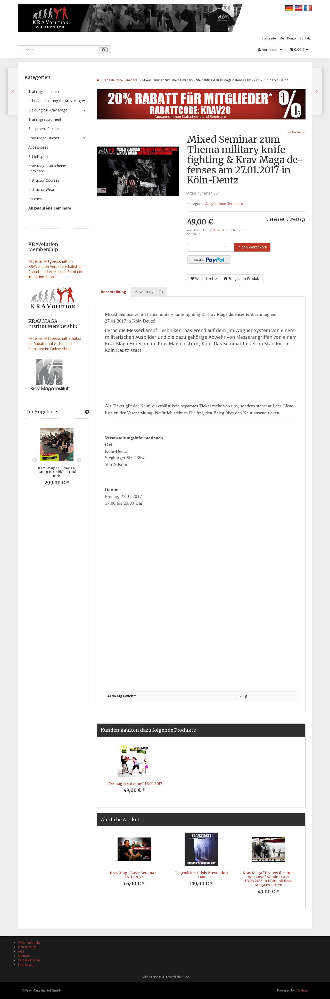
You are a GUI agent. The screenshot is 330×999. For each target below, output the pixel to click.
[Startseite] (98, 80)
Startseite (269, 38)
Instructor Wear (41, 189)
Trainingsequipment (44, 119)
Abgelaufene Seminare (49, 208)
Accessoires (38, 147)
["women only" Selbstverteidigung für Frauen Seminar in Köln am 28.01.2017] (13, 91)
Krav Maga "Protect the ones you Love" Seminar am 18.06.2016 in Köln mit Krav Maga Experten (268, 879)
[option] (56, 460)
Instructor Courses (43, 180)
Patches (35, 198)
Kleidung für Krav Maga (47, 110)
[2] (209, 259)
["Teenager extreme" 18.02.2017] (317, 91)
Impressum (26, 964)
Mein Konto (287, 38)
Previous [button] (34, 460)
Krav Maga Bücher (43, 137)
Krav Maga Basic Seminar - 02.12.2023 (134, 875)
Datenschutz (27, 947)
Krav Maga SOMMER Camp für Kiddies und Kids (56, 472)
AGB (21, 951)
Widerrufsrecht (29, 942)
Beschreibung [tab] (113, 291)
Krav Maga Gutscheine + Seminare (48, 168)
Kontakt (305, 38)
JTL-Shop (301, 990)
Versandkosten (29, 960)
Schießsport (38, 156)
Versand (219, 230)
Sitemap (24, 956)
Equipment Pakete (43, 128)
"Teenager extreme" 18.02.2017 (134, 783)
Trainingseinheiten (43, 91)
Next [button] (79, 460)
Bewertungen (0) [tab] (149, 291)
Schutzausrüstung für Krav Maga (55, 100)
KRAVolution (297, 132)
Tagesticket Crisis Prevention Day (201, 875)
